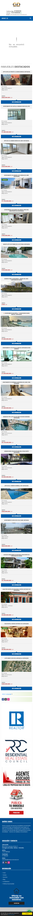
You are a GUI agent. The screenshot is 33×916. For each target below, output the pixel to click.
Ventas (4, 875)
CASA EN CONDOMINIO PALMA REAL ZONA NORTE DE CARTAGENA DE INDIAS (16, 555)
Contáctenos (6, 881)
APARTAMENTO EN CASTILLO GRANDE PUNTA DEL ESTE (16, 106)
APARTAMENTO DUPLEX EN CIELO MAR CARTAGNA (16, 520)
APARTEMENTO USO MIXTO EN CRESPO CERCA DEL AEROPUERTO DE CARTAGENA (16, 210)
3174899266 (17, 11)
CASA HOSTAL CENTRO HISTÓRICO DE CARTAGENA (16, 623)
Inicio (4, 873)
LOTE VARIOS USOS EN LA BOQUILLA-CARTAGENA (16, 658)
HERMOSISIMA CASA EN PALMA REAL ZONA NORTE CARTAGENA (16, 452)
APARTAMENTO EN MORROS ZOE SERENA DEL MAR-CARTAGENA (16, 176)
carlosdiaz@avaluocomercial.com (10, 859)
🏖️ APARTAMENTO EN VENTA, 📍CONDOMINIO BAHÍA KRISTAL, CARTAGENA (16, 314)
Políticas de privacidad (8, 884)
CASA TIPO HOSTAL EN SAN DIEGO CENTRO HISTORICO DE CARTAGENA (16, 590)
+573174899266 (15, 13)
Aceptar (27, 913)
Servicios (5, 877)
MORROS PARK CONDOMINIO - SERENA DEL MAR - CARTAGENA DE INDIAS (16, 279)
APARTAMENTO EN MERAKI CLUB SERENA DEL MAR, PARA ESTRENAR (16, 383)
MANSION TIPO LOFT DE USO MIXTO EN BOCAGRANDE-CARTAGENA (16, 417)
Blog (4, 879)
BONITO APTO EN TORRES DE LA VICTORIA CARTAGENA (16, 244)
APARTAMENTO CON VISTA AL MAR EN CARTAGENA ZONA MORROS (16, 348)
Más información (11, 914)
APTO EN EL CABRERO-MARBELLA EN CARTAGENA (16, 485)
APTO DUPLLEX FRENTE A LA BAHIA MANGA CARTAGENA (16, 72)
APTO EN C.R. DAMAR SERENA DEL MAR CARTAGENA (16, 141)
